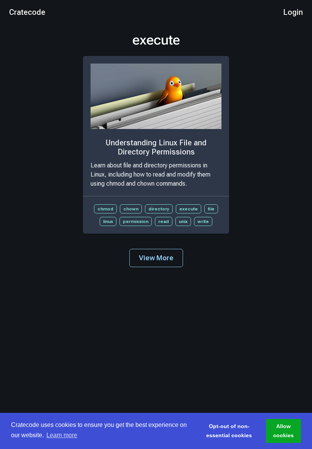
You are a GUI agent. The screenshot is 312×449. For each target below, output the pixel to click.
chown (130, 209)
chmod (105, 209)
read (163, 221)
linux (108, 221)
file (211, 209)
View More (156, 258)
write (203, 221)
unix (183, 221)
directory (158, 209)
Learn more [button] (61, 435)
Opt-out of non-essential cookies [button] (229, 430)
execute (188, 209)
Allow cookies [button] (283, 430)
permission (135, 221)
